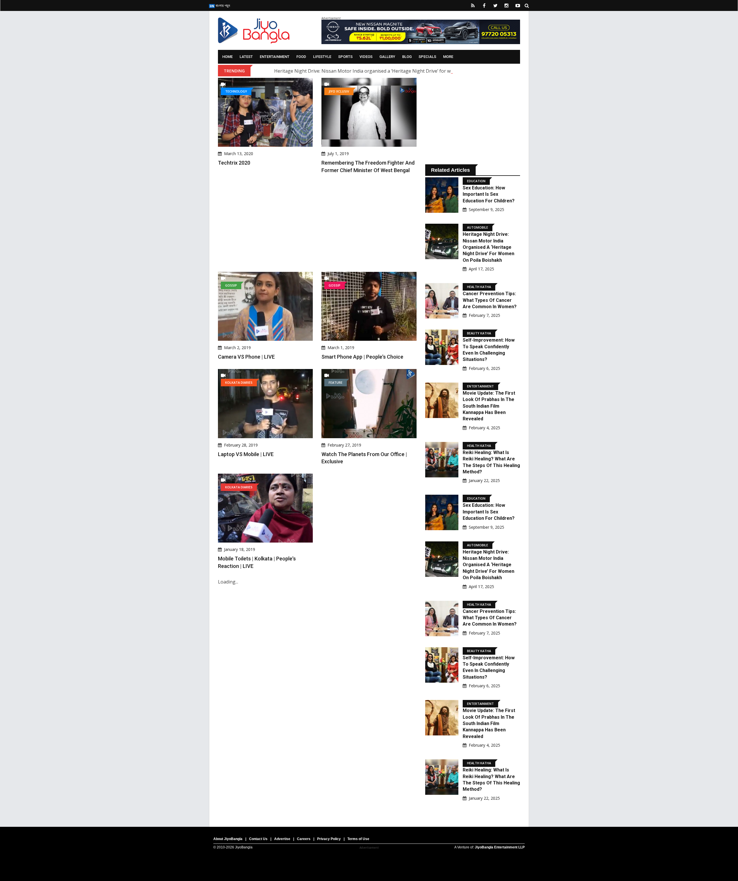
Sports (345, 56)
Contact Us (258, 839)
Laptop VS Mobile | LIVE (246, 454)
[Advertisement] (317, 222)
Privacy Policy (329, 839)
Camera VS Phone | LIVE (246, 357)
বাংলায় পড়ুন (222, 5)
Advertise (282, 839)
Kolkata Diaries (239, 382)
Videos (365, 56)
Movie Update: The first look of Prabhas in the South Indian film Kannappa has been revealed (489, 406)
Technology (236, 91)
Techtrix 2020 (234, 163)
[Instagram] (506, 5)
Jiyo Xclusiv (339, 91)
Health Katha (479, 287)
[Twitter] (495, 5)
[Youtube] (517, 5)
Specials (427, 56)
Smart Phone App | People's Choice (362, 357)
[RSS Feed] (472, 5)
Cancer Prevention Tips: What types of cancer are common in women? (490, 300)
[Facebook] (484, 5)
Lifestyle (322, 56)
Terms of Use (358, 839)
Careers (303, 839)
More (448, 56)
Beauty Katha (479, 333)
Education (476, 181)
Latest (246, 56)
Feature (335, 382)
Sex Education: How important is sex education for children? (489, 194)
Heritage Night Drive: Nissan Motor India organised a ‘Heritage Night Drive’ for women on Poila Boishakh (388, 71)
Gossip (231, 285)
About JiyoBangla (227, 839)
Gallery (387, 56)
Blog (407, 56)
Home (227, 56)
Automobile (477, 227)
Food (301, 56)
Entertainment (274, 56)
